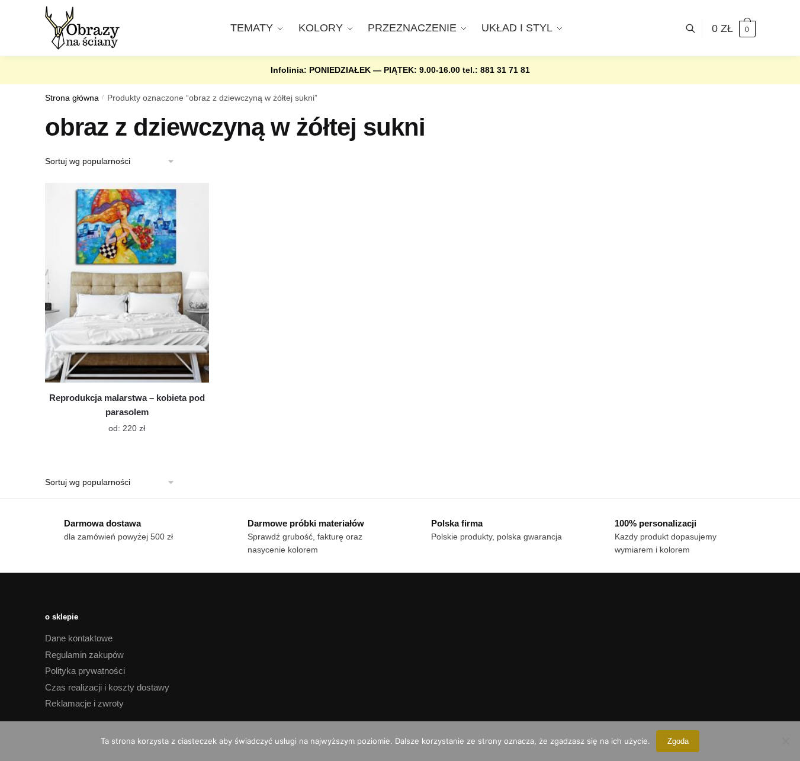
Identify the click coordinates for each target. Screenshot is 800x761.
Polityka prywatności (85, 671)
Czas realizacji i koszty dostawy (107, 687)
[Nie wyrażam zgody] (785, 741)
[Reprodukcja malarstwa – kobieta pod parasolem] (127, 283)
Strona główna (72, 98)
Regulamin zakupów (84, 655)
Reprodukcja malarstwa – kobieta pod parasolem (127, 405)
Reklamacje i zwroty (84, 703)
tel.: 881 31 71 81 (496, 70)
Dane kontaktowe (79, 638)
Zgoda (678, 741)
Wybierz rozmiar (118, 421)
